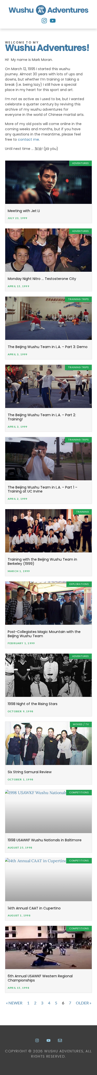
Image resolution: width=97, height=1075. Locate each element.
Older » (83, 1002)
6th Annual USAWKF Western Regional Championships (40, 978)
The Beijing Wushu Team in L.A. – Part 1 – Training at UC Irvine (42, 489)
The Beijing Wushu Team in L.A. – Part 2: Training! (42, 417)
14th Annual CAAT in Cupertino (34, 908)
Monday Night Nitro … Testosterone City (42, 278)
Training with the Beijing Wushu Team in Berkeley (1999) (42, 561)
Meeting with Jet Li (24, 210)
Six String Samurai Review (29, 771)
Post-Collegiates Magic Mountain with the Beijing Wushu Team (44, 633)
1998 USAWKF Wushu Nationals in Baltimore (45, 840)
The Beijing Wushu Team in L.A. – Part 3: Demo (48, 346)
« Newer (14, 1002)
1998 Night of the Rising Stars (32, 703)
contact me (28, 139)
